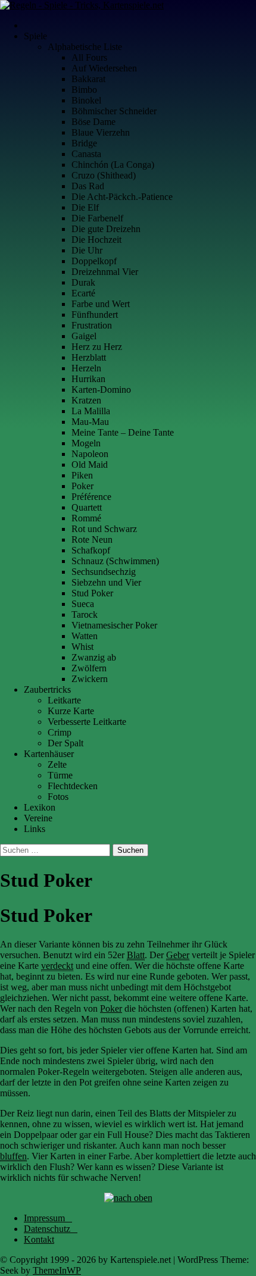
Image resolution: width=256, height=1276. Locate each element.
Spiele (35, 36)
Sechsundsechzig (103, 572)
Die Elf (85, 207)
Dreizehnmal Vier (104, 272)
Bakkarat (88, 79)
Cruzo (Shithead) (103, 175)
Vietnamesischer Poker (114, 625)
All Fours (89, 57)
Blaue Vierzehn (100, 132)
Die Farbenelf (97, 218)
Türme (60, 775)
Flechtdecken (73, 786)
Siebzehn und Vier (106, 582)
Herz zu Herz (96, 347)
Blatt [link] (136, 955)
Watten (84, 636)
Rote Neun (92, 539)
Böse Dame (93, 122)
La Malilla (90, 411)
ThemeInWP (57, 1270)
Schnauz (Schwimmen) (115, 561)
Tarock (84, 614)
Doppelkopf (94, 261)
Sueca (82, 604)
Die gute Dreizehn (106, 229)
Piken (82, 475)
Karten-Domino (101, 389)
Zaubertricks (47, 689)
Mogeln (86, 443)
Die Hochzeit (96, 239)
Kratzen (86, 400)
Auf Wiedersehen (104, 68)
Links (34, 829)
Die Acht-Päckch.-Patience (122, 197)
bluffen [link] (13, 1156)
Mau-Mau (90, 422)
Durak (83, 282)
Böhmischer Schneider (114, 111)
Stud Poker (92, 593)
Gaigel (83, 336)
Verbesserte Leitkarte (87, 722)
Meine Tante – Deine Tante (122, 432)
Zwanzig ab (93, 657)
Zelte (57, 764)
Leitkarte (64, 700)
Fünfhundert (94, 314)
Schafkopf (90, 550)
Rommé (86, 518)
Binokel (86, 100)
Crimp (59, 732)
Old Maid (89, 464)
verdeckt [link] (57, 966)
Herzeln (86, 368)
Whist (82, 647)
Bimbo (84, 90)
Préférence (91, 497)
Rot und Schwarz (104, 529)
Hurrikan (88, 379)
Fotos (58, 797)
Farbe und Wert (100, 304)
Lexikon (39, 807)
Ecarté (83, 293)
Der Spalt (65, 743)
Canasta (86, 154)
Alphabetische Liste (85, 47)
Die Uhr (86, 250)
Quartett (86, 507)
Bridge (84, 143)
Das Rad (87, 186)
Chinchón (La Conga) (112, 165)
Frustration (91, 325)
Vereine (38, 818)
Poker (82, 486)
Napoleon (89, 454)
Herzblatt (88, 357)
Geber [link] (177, 955)
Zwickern (89, 679)
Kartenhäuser (49, 754)
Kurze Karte (71, 711)
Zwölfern (89, 668)
